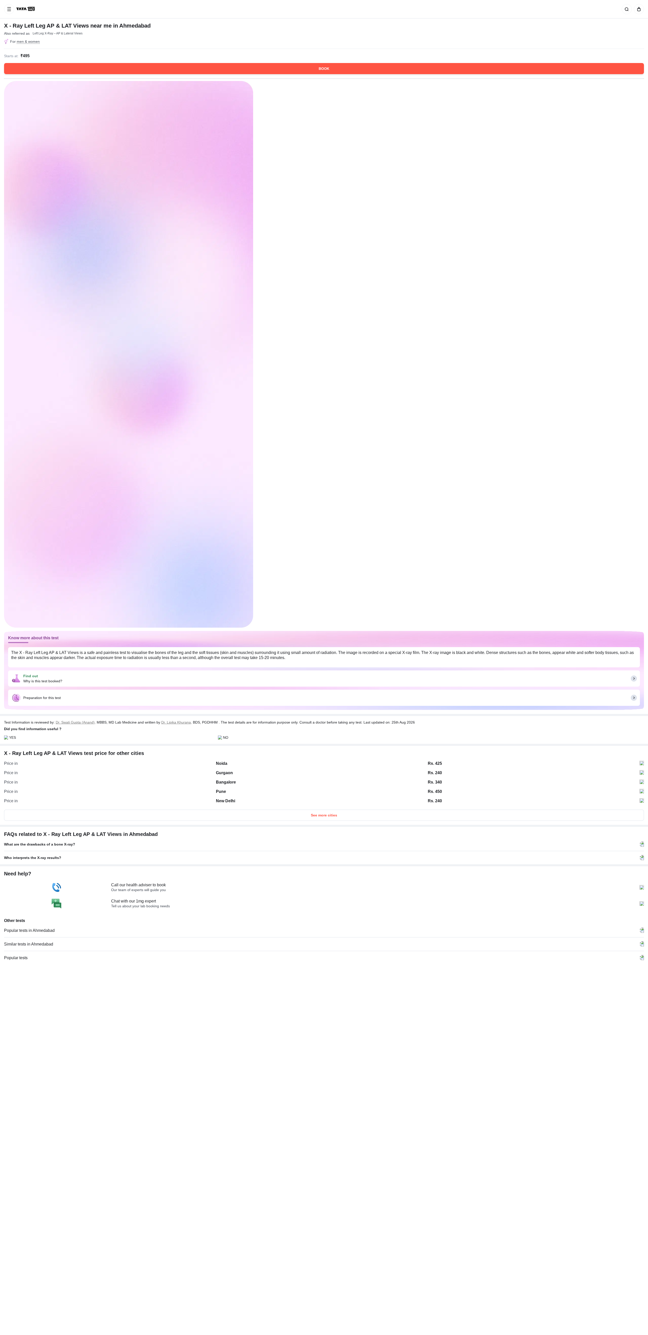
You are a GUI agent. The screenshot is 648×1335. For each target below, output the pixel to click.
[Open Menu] (9, 9)
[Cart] (638, 9)
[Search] (626, 9)
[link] (26, 9)
